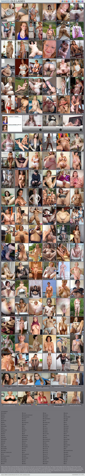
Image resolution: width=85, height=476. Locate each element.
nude (45, 435)
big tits (4, 431)
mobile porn (47, 422)
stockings (67, 439)
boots (3, 443)
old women (46, 441)
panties (46, 456)
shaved (66, 426)
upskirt (66, 452)
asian (3, 416)
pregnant (46, 461)
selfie (66, 420)
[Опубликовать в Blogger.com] (60, 1)
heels (24, 448)
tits (65, 448)
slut (66, 433)
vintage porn (68, 456)
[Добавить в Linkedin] (68, 1)
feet (24, 428)
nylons (45, 437)
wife (66, 461)
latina (24, 463)
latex (24, 461)
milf (45, 420)
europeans (25, 422)
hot (24, 452)
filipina (24, 430)
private (45, 463)
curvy (24, 413)
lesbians (46, 415)
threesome (67, 444)
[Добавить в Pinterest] (72, 1)
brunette (4, 446)
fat (23, 426)
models (46, 424)
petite (45, 459)
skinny (66, 431)
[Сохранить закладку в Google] (64, 1)
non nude (46, 433)
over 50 (46, 450)
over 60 (46, 452)
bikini (3, 433)
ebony (24, 418)
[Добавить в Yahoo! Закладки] (82, 1)
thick (66, 443)
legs (45, 413)
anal (3, 415)
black (3, 435)
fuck (24, 431)
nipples (46, 431)
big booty (4, 430)
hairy (24, 443)
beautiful (4, 426)
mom (45, 426)
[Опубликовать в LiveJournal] (70, 1)
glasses (25, 437)
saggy (66, 418)
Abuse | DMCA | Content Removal (8, 474)
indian (24, 456)
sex (66, 422)
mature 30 (46, 446)
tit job (66, 446)
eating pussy (26, 416)
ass (3, 418)
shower (66, 428)
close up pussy (5, 456)
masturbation (47, 418)
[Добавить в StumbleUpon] (76, 1)
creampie (4, 459)
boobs (3, 441)
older (45, 443)
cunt (3, 463)
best (3, 428)
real (66, 415)
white (66, 459)
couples (4, 458)
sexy (66, 424)
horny (24, 450)
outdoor (46, 444)
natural (45, 430)
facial (24, 424)
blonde (4, 437)
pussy (66, 413)
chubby (4, 450)
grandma (25, 439)
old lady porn (47, 439)
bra (3, 444)
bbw (3, 422)
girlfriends (25, 435)
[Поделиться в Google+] (66, 1)
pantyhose (46, 458)
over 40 (46, 448)
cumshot (4, 461)
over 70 (46, 454)
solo (66, 437)
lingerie (46, 416)
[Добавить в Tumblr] (78, 1)
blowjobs (4, 439)
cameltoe (4, 448)
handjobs (25, 446)
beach (3, 424)
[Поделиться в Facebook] (62, 1)
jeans (24, 459)
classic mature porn (7, 452)
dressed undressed (27, 415)
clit (3, 454)
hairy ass (25, 444)
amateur (4, 413)
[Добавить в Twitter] (80, 1)
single (66, 430)
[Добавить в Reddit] (74, 1)
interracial (25, 458)
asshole (4, 420)
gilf (24, 433)
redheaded (67, 416)
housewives (26, 454)
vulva (66, 458)
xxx (66, 463)
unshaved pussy (69, 450)
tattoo (66, 441)
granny (25, 441)
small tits (67, 435)
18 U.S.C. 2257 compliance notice (23, 474)
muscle (46, 428)
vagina (66, 454)
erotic (24, 420)
